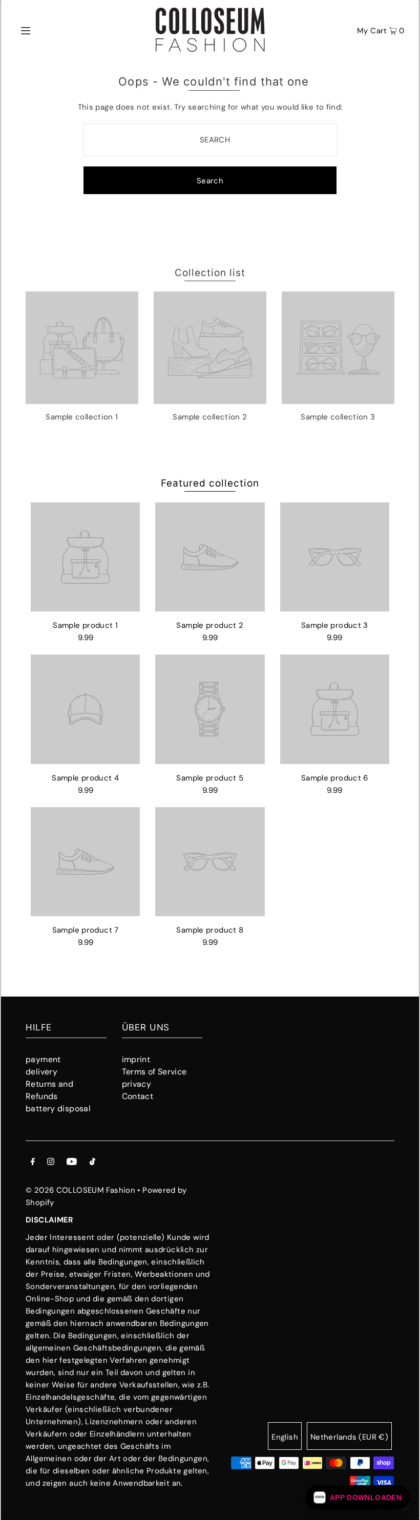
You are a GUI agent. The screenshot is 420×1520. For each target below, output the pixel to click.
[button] (357, 1497)
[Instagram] (50, 1162)
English (284, 1437)
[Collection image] (82, 400)
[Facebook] (33, 1162)
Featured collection (210, 483)
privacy (137, 1084)
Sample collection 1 (82, 417)
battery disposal (58, 1108)
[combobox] (210, 139)
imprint (136, 1059)
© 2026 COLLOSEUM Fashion (80, 1190)
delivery (41, 1071)
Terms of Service (154, 1071)
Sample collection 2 (210, 417)
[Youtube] (72, 1162)
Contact (138, 1096)
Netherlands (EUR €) (349, 1437)
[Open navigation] (47, 30)
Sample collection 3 (338, 417)
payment (43, 1059)
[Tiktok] (92, 1162)
